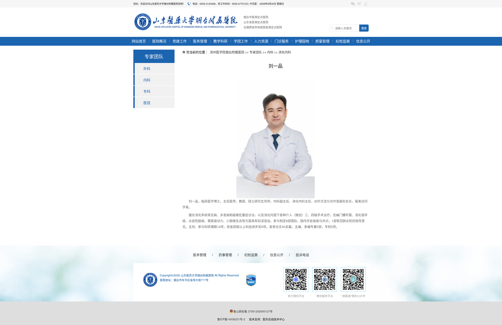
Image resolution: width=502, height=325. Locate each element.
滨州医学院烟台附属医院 (227, 52)
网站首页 (139, 41)
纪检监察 (343, 41)
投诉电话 (302, 254)
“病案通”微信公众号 (353, 296)
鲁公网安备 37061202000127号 (253, 311)
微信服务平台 (324, 296)
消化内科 (284, 52)
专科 (146, 91)
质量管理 (322, 41)
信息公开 (363, 41)
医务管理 (200, 41)
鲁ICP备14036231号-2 (231, 319)
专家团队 (255, 52)
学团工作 (241, 41)
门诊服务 (282, 41)
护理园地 (302, 41)
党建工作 (180, 41)
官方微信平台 (296, 296)
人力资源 (261, 41)
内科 (146, 79)
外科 (146, 68)
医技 (146, 102)
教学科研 (220, 41)
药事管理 (225, 254)
